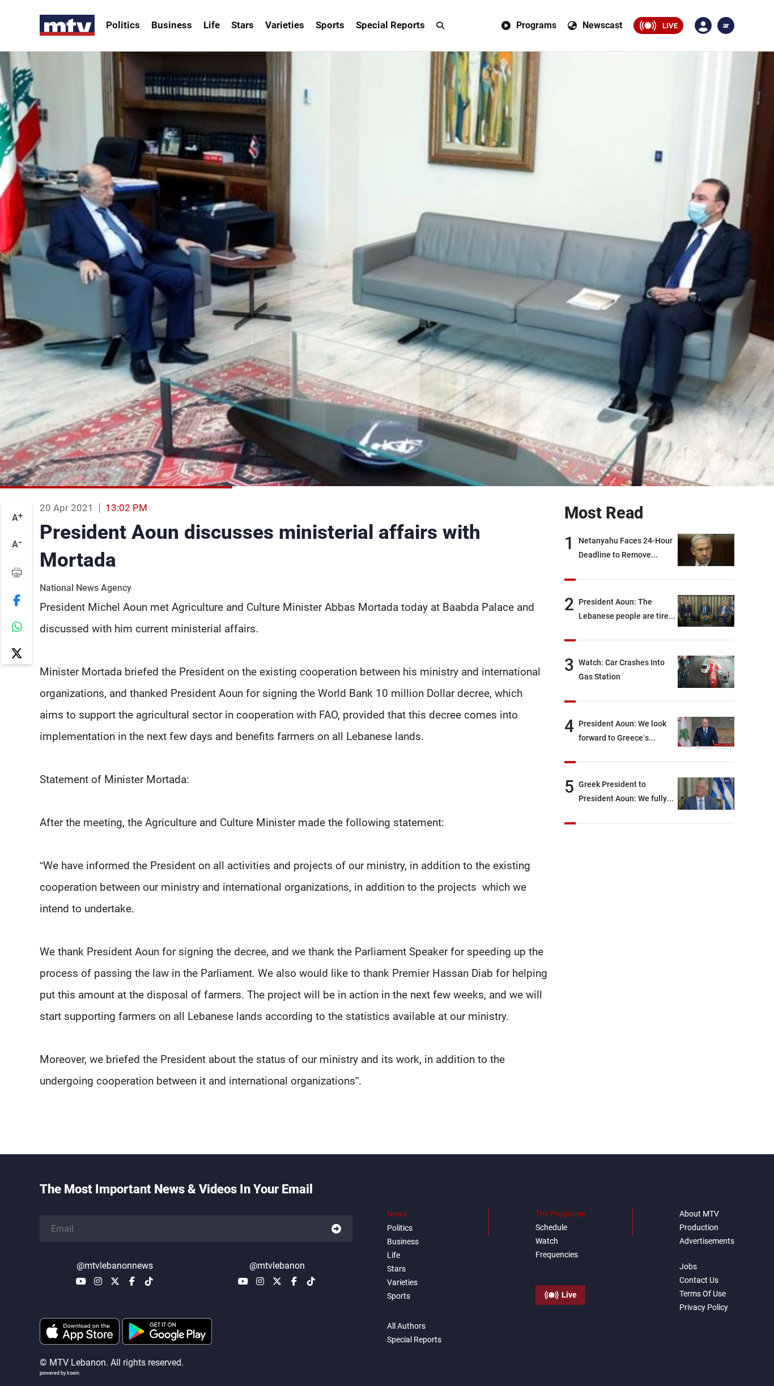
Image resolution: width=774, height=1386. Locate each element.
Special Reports (390, 25)
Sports (330, 25)
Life (211, 25)
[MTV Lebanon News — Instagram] (98, 1281)
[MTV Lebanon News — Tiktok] (149, 1281)
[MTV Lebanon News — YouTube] (81, 1281)
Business (171, 25)
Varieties (284, 25)
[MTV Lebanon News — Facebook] (132, 1281)
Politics (123, 25)
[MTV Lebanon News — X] (115, 1281)
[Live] (560, 1269)
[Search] (440, 25)
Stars (242, 25)
